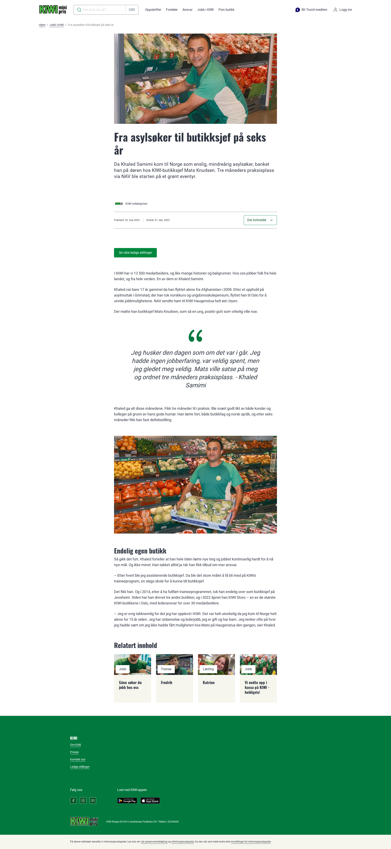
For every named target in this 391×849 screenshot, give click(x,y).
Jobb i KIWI (205, 10)
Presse (74, 752)
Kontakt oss (77, 759)
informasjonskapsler (182, 841)
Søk (132, 10)
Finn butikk (226, 10)
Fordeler (172, 10)
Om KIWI (75, 744)
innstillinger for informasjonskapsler (251, 841)
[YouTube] (93, 800)
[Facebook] (73, 800)
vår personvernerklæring (154, 841)
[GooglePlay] (127, 800)
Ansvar (187, 10)
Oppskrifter (153, 10)
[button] (260, 220)
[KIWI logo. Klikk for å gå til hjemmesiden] (53, 10)
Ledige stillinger (80, 766)
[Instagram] (83, 800)
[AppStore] (150, 800)
